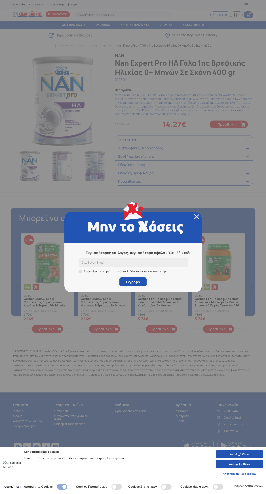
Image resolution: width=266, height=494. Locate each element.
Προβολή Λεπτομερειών (248, 485)
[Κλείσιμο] (196, 216)
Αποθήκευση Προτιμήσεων (239, 473)
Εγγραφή (133, 282)
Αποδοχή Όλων (239, 454)
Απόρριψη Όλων (239, 464)
